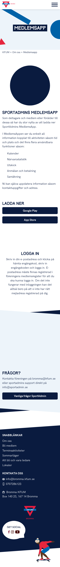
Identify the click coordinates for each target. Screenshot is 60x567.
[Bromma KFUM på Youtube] (17, 532)
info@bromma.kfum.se (20, 479)
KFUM (5, 52)
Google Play (30, 210)
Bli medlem (9, 446)
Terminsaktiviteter (13, 450)
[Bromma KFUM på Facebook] (9, 532)
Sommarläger (10, 455)
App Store (30, 220)
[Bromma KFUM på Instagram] (12, 532)
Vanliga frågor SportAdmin (30, 396)
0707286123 (13, 484)
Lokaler (7, 465)
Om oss (16, 52)
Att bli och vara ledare (16, 460)
